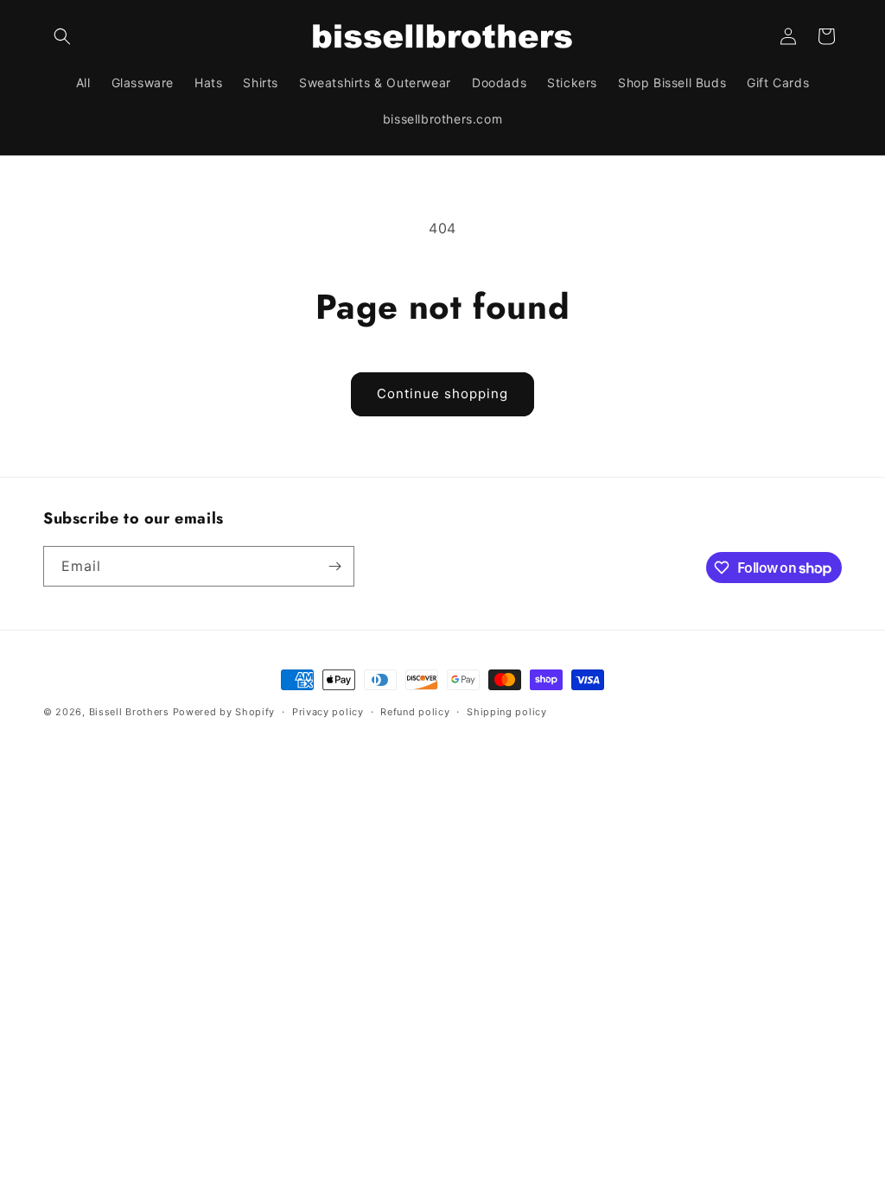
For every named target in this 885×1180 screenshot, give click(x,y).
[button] (62, 36)
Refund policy (414, 712)
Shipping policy (507, 712)
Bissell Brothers (129, 712)
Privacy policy (328, 712)
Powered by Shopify (224, 712)
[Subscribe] (334, 566)
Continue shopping (442, 393)
